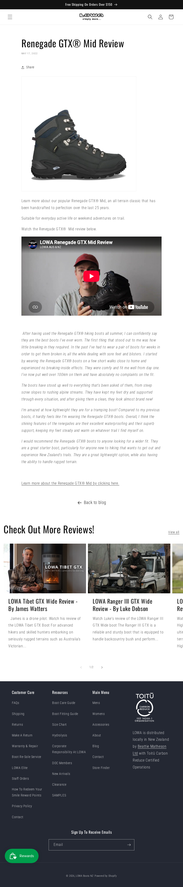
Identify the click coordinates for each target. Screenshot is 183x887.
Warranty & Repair (25, 746)
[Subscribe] (129, 844)
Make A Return (22, 735)
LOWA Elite (20, 768)
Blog (95, 746)
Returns (17, 724)
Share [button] (30, 67)
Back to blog (95, 502)
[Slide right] (102, 667)
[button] (10, 17)
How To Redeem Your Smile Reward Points (27, 792)
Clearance (59, 784)
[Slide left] (81, 667)
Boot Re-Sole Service (26, 757)
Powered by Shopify (106, 875)
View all (173, 532)
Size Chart (59, 724)
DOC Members (62, 763)
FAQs (15, 703)
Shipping (18, 714)
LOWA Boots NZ (85, 875)
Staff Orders (20, 778)
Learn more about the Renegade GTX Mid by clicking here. (70, 483)
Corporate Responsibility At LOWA (69, 749)
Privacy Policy (22, 806)
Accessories (100, 724)
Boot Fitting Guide (65, 714)
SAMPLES (59, 795)
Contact (17, 817)
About (96, 735)
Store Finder (101, 768)
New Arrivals (61, 774)
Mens (96, 703)
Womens (98, 714)
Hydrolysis (59, 735)
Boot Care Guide (63, 703)
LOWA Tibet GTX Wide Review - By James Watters (43, 604)
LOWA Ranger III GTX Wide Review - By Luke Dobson (122, 604)
